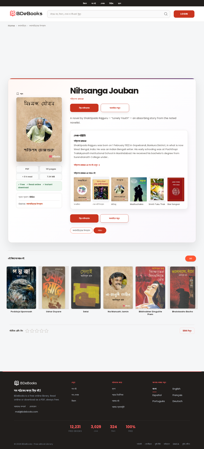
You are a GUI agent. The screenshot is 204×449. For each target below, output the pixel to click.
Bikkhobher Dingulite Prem (150, 313)
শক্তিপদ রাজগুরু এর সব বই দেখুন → (87, 165)
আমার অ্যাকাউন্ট (118, 407)
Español (157, 395)
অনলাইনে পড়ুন (115, 107)
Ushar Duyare (53, 311)
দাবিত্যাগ (167, 443)
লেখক (103, 3)
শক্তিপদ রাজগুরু (77, 99)
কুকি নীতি (158, 443)
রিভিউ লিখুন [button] (187, 330)
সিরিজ (111, 3)
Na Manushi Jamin (118, 311)
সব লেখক (75, 394)
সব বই (93, 3)
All (190, 258)
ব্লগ (119, 3)
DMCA (176, 443)
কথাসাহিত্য (22, 25)
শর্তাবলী (139, 443)
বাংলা (155, 388)
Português (159, 401)
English (176, 388)
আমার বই (115, 400)
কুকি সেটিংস (186, 443)
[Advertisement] (102, 53)
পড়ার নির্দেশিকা (117, 394)
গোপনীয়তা (148, 443)
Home (11, 25)
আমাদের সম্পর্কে (20, 406)
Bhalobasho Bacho (182, 311)
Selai (86, 311)
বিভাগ (85, 3)
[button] (19, 93)
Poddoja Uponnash (21, 311)
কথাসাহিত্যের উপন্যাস (37, 25)
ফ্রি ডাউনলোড (84, 107)
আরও (100, 230)
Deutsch (177, 401)
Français (177, 395)
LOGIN (184, 13)
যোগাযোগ (32, 406)
